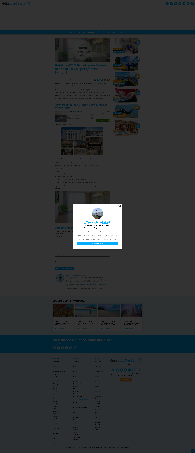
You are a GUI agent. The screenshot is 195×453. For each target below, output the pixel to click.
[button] (119, 206)
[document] (97, 226)
